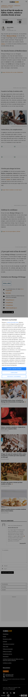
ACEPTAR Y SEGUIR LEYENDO (14, 368)
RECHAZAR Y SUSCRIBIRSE (14, 376)
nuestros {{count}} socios (12, 322)
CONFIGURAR (14, 372)
